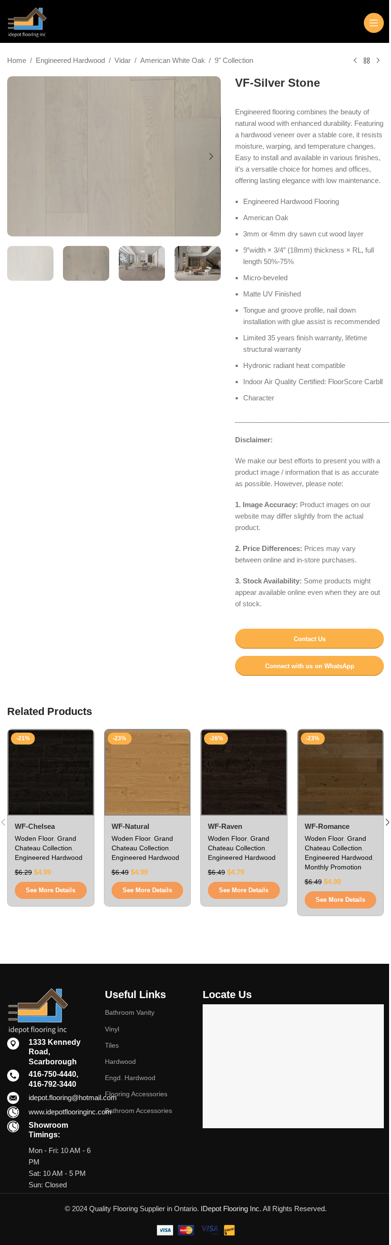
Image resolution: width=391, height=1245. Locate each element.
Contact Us (310, 639)
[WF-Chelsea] (51, 772)
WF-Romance (327, 826)
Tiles (112, 1045)
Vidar (122, 60)
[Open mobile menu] (374, 22)
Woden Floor (34, 838)
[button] (16, 156)
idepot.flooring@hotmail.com (73, 1097)
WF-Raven (225, 826)
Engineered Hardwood (70, 60)
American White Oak (172, 60)
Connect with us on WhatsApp (309, 666)
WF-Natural (130, 826)
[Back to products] (366, 61)
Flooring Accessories (136, 1094)
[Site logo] (27, 22)
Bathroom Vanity (129, 1012)
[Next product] (378, 61)
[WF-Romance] (341, 772)
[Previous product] (355, 61)
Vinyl (112, 1029)
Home (16, 60)
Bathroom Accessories (138, 1110)
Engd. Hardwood (130, 1078)
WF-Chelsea (35, 826)
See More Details (50, 890)
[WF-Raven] (244, 772)
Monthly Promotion (333, 867)
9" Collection (234, 60)
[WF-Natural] (147, 772)
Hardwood (120, 1061)
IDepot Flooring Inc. (231, 1208)
